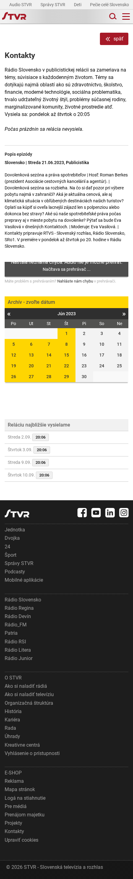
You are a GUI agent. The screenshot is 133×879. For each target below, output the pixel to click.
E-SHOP (13, 773)
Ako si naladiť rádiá (26, 686)
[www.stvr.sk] (17, 513)
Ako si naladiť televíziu (29, 694)
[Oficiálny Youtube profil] (96, 512)
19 (13, 365)
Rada (10, 728)
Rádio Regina (19, 608)
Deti (78, 4)
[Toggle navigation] (126, 16)
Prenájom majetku (25, 815)
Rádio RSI (15, 642)
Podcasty (15, 572)
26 (13, 376)
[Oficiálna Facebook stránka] (82, 512)
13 (31, 355)
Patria (11, 633)
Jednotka (15, 530)
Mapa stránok (20, 789)
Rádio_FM (16, 625)
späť (118, 39)
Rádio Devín (18, 616)
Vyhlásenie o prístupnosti (32, 753)
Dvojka (12, 538)
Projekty (13, 823)
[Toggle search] (112, 16)
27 (31, 376)
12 (13, 355)
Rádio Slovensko (23, 600)
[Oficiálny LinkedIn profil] (110, 512)
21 (48, 365)
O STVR (13, 678)
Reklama (14, 781)
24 (7, 547)
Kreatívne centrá (22, 745)
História (13, 711)
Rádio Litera (18, 650)
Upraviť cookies (21, 840)
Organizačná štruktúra (29, 703)
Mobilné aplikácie (24, 580)
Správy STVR (53, 4)
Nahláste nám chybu (75, 281)
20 (31, 365)
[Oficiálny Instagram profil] (124, 512)
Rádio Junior (18, 658)
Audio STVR (21, 4)
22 (66, 365)
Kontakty (14, 831)
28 (48, 376)
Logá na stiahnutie (25, 798)
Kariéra (12, 720)
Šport (10, 555)
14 (48, 355)
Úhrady (12, 736)
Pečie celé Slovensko (110, 4)
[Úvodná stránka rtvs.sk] (14, 16)
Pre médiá (16, 806)
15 (66, 355)
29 (66, 376)
